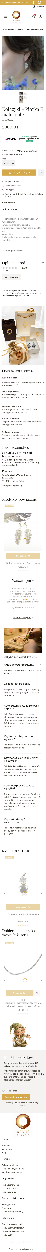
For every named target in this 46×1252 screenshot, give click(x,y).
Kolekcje (20, 29)
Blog (4, 1152)
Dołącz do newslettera (16, 1097)
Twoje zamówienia (10, 1184)
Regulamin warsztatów (13, 1227)
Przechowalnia (9, 1192)
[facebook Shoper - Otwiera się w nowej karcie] (33, 2)
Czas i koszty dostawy (12, 1211)
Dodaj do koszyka (21, 172)
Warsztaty (7, 1149)
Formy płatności (9, 1204)
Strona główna (8, 29)
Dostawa (6, 1208)
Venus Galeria (7, 120)
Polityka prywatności (12, 1224)
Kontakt (6, 1145)
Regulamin (7, 1234)
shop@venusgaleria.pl (12, 485)
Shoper (30, 1242)
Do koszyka (21, 556)
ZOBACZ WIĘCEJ (22, 617)
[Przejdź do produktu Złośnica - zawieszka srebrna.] (23, 883)
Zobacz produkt (19, 993)
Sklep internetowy (20, 1249)
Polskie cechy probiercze (14, 1168)
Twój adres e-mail (9, 1091)
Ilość (4, 158)
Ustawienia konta (10, 1188)
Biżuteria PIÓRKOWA (35, 29)
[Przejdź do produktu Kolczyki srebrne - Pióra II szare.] (23, 532)
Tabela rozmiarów (10, 1165)
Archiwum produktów (12, 1172)
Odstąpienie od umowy (13, 1231)
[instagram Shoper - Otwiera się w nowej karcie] (39, 2)
